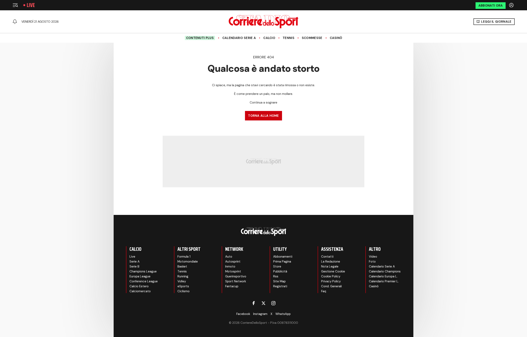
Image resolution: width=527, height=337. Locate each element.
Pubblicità (280, 271)
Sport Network (235, 281)
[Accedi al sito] (512, 5)
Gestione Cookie (333, 271)
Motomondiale (187, 261)
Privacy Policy (331, 281)
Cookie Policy (330, 276)
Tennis (288, 38)
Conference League (143, 281)
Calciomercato (140, 291)
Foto (372, 261)
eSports (183, 286)
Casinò (336, 38)
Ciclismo (183, 291)
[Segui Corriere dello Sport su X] (263, 303)
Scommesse (312, 38)
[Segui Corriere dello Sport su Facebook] (253, 303)
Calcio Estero (139, 286)
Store (277, 266)
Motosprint (233, 271)
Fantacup (231, 286)
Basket (182, 266)
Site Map (279, 281)
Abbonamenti (282, 257)
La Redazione (330, 261)
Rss (275, 276)
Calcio (269, 38)
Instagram (260, 314)
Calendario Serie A (239, 38)
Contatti (327, 257)
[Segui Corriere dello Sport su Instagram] (273, 303)
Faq (323, 291)
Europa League (139, 276)
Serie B (134, 266)
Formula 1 (183, 257)
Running (182, 276)
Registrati (280, 286)
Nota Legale (329, 266)
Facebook (243, 314)
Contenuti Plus (200, 38)
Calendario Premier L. (384, 281)
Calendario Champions (385, 271)
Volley (181, 281)
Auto (228, 257)
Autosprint (232, 261)
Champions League (143, 271)
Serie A (134, 261)
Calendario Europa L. (383, 276)
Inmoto (230, 266)
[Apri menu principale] (15, 5)
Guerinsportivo (235, 276)
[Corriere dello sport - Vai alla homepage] (263, 21)
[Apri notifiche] (14, 21)
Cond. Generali (331, 286)
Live (31, 5)
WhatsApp (283, 314)
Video (373, 257)
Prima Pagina (282, 261)
